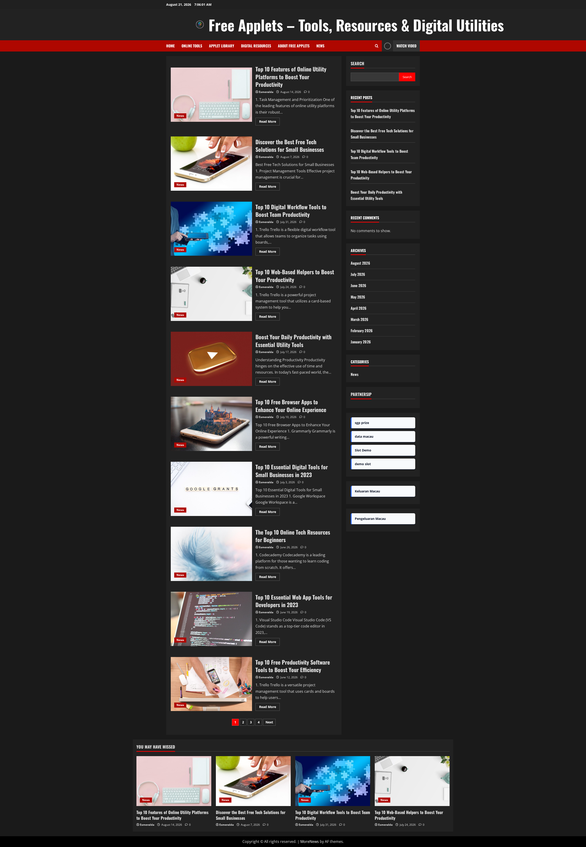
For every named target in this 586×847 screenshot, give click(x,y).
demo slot (363, 464)
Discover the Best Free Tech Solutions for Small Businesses (211, 163)
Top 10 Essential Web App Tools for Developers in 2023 (211, 619)
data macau (364, 436)
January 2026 (361, 342)
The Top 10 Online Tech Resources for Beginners (211, 554)
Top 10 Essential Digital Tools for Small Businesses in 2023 (211, 489)
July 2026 (358, 274)
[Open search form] (376, 45)
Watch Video (406, 46)
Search (357, 63)
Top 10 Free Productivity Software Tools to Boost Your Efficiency (211, 684)
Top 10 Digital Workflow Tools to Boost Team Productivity (211, 229)
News (320, 46)
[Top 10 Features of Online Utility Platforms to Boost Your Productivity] (173, 781)
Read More (269, 122)
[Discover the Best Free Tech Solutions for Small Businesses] (253, 781)
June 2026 (358, 285)
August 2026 (360, 263)
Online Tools (192, 46)
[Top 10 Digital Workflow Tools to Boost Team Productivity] (332, 781)
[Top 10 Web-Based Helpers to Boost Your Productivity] (412, 781)
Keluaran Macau (367, 491)
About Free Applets (293, 46)
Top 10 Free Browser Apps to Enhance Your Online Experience (211, 424)
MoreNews (309, 841)
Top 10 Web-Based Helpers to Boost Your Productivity (211, 294)
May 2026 (358, 297)
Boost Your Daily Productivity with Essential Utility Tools (211, 359)
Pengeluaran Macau (370, 518)
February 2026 (362, 330)
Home (170, 46)
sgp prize (362, 423)
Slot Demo (363, 450)
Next (269, 722)
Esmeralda (266, 92)
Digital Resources (256, 46)
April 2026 (359, 308)
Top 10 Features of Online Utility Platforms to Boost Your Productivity (211, 95)
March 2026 (360, 319)
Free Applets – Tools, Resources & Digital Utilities (356, 24)
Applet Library (221, 46)
